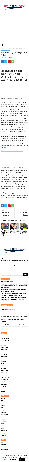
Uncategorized (4, 432)
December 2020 (5, 375)
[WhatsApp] (12, 61)
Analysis (3, 398)
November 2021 (4, 352)
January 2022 (4, 349)
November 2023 (5, 338)
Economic (3, 407)
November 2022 (5, 340)
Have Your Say (4, 414)
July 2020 (3, 386)
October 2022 (4, 342)
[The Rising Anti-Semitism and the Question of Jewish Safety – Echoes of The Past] (24, 226)
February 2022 (4, 347)
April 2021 (3, 365)
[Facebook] (2, 61)
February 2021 (4, 370)
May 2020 (3, 391)
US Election (3, 435)
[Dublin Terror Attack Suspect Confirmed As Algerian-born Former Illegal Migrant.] (14, 226)
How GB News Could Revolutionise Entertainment (14, 324)
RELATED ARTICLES (8, 220)
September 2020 (5, 382)
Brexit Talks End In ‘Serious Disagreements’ (6, 214)
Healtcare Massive (4, 307)
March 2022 (3, 345)
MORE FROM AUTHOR (20, 220)
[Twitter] (5, 61)
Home (2, 48)
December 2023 (5, 335)
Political (10, 48)
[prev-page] (13, 237)
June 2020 (3, 388)
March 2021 (3, 368)
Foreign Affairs (4, 409)
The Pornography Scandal (7, 281)
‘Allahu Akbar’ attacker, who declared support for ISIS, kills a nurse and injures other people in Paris (13, 294)
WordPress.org (4, 449)
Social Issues (4, 430)
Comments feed (5, 447)
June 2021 (3, 361)
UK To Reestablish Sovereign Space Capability (23, 214)
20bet (2, 328)
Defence (3, 405)
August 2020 (4, 384)
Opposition (3, 421)
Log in (2, 442)
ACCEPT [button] (22, 459)
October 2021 (4, 354)
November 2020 (5, 377)
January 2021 (4, 372)
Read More (13, 459)
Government (4, 412)
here (5, 147)
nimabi (2, 324)
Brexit (2, 400)
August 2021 (4, 356)
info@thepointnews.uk (17, 265)
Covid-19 (3, 403)
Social (2, 428)
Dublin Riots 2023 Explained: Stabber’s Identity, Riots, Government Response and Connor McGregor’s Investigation (5, 232)
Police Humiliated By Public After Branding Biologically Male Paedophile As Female (14, 290)
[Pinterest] (9, 61)
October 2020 (4, 379)
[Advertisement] (14, 28)
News (2, 416)
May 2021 (3, 363)
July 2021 (3, 359)
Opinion (5, 48)
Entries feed (3, 444)
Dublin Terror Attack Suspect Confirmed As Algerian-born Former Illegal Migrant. (14, 231)
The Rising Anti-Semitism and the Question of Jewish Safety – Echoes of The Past (23, 231)
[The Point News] (14, 6)
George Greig (5, 57)
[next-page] (15, 237)
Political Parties (4, 426)
